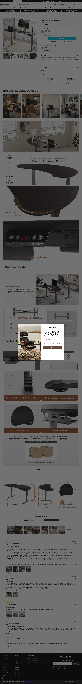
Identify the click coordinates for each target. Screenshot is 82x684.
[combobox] (45, 343)
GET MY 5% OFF (52, 347)
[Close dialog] (63, 325)
